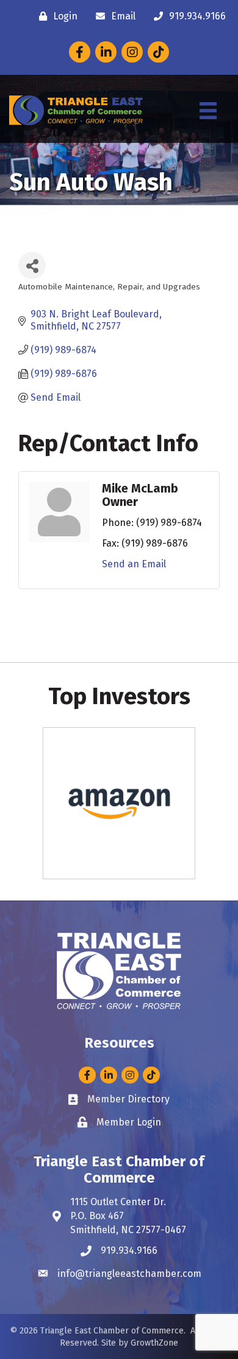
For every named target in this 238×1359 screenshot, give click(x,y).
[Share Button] (32, 265)
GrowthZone (154, 1343)
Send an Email (134, 564)
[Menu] (208, 110)
